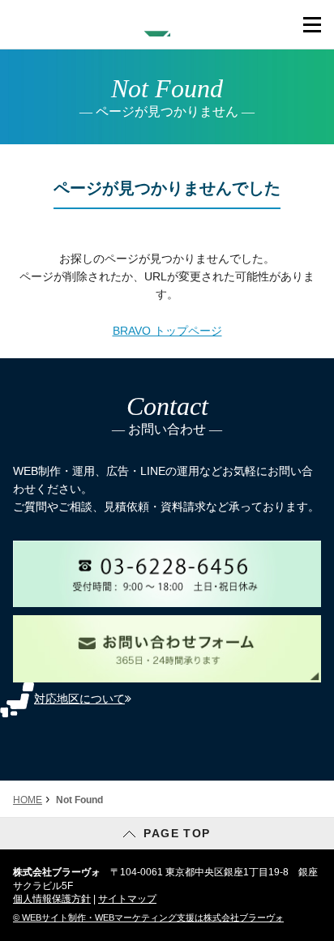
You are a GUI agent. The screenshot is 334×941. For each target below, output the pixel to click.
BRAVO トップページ (167, 330)
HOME (27, 800)
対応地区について (79, 698)
